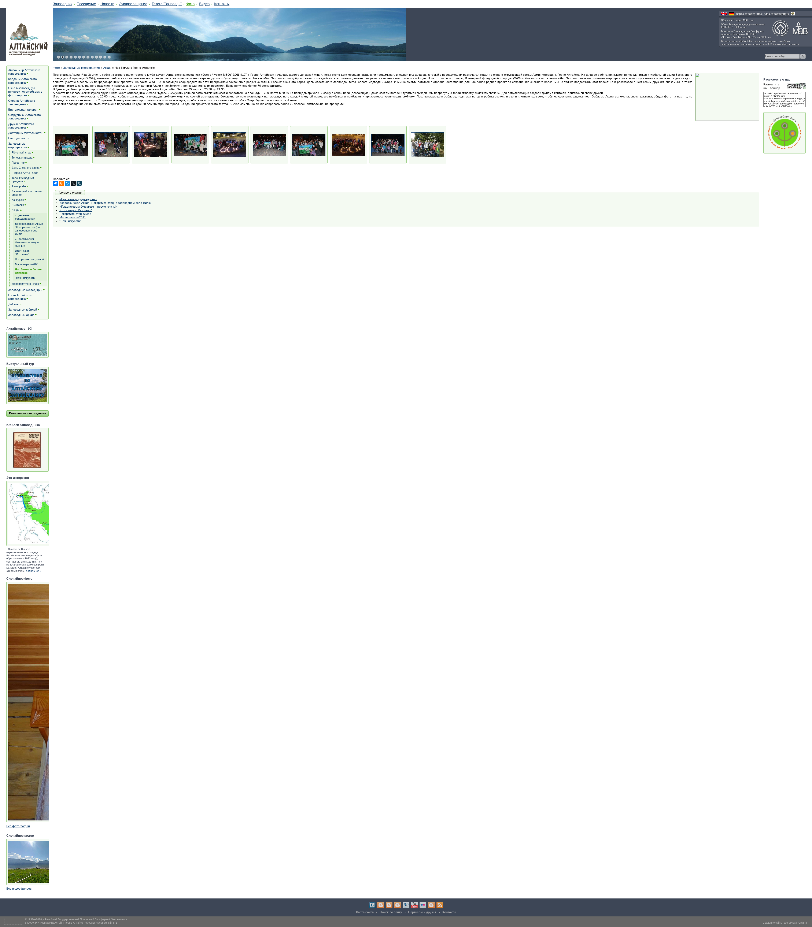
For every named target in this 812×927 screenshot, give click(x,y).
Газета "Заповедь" (167, 4)
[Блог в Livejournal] (406, 905)
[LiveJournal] (79, 183)
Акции (107, 67)
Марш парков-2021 (72, 217)
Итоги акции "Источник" (75, 210)
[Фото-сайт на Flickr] (423, 905)
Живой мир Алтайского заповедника (24, 71)
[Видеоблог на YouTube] (414, 905)
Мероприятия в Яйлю (25, 283)
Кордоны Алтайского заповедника (22, 80)
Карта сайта (365, 912)
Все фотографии (18, 826)
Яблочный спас (21, 152)
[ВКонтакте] (55, 183)
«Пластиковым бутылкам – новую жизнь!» (88, 206)
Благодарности (18, 138)
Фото (190, 4)
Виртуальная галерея (23, 109)
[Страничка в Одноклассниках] (389, 905)
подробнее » (33, 571)
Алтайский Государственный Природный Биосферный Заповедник (85, 919)
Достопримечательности (25, 132)
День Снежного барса (25, 167)
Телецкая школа (22, 157)
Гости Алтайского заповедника (20, 296)
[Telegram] (380, 905)
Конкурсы (18, 199)
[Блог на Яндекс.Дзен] (397, 905)
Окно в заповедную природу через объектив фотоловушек (25, 91)
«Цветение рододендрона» (78, 199)
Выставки (18, 205)
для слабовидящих (776, 13)
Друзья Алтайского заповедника (21, 125)
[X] (73, 183)
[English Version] (724, 13)
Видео (204, 4)
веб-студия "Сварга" (796, 922)
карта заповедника (749, 13)
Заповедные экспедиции (25, 290)
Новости (107, 4)
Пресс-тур (18, 162)
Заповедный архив (21, 314)
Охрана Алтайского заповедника (21, 102)
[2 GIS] (431, 905)
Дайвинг (13, 304)
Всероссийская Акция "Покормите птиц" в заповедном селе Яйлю (105, 202)
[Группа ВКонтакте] (372, 905)
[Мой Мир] (67, 183)
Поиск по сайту (391, 912)
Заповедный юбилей (22, 309)
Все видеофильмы (19, 888)
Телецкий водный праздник (23, 179)
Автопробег (19, 186)
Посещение (86, 4)
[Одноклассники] (61, 183)
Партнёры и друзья (422, 912)
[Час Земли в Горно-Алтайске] (71, 144)
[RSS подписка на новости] (439, 905)
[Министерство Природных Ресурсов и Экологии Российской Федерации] (793, 13)
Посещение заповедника (27, 413)
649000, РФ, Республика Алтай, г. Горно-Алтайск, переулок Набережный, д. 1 (71, 922)
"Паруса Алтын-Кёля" (25, 172)
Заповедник (62, 4)
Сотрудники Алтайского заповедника (24, 116)
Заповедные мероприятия (81, 67)
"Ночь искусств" (70, 221)
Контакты (221, 4)
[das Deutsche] (731, 13)
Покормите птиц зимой (75, 213)
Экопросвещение (133, 4)
